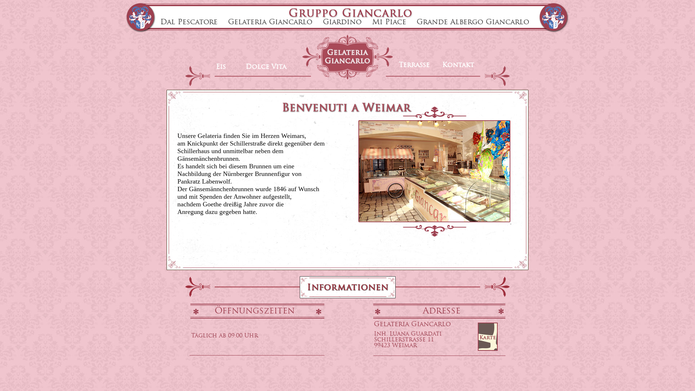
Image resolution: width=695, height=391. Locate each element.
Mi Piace (389, 22)
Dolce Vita (266, 67)
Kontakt (458, 65)
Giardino (342, 22)
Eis (221, 67)
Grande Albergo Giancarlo (473, 22)
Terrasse (414, 65)
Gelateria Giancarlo (270, 22)
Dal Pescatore (189, 22)
